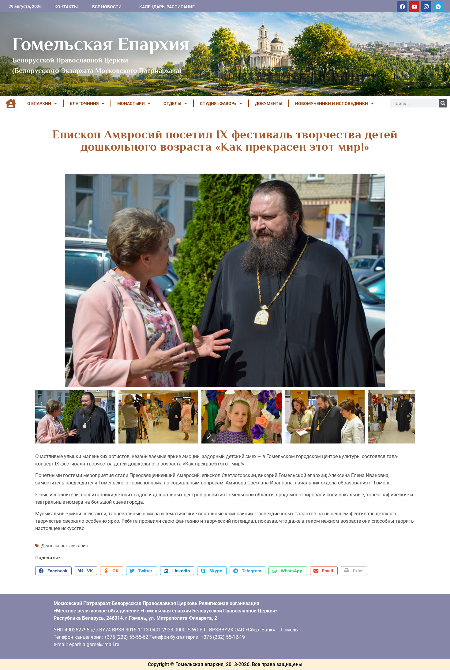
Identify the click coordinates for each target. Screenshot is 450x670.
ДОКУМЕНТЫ (268, 103)
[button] (53, 570)
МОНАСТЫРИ (131, 103)
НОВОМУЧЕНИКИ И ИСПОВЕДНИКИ (331, 103)
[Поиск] (443, 103)
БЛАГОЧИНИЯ (84, 103)
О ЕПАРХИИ (39, 103)
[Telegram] (438, 6)
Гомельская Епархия (100, 44)
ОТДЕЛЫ (172, 103)
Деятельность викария (64, 545)
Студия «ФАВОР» (218, 103)
